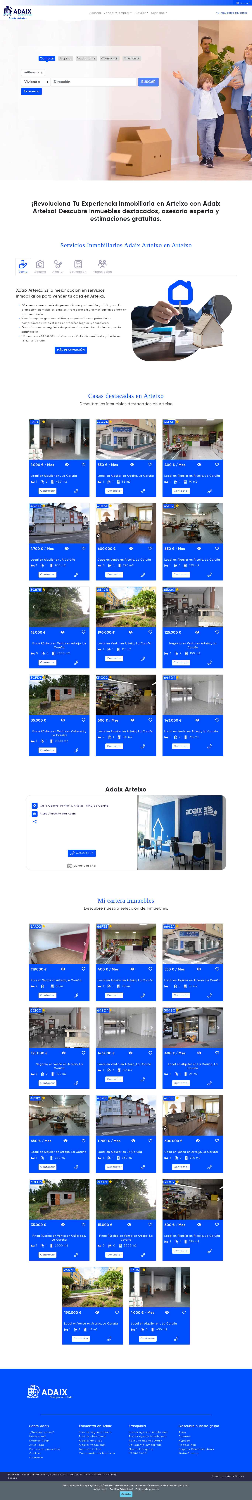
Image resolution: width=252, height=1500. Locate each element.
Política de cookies (147, 1489)
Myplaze (184, 1440)
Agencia (95, 13)
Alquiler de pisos (90, 1440)
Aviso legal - (101, 1489)
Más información (71, 350)
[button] (117, 13)
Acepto (126, 1494)
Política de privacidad (44, 1449)
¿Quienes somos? (41, 1432)
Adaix (182, 1432)
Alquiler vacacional (92, 1445)
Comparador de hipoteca (97, 1453)
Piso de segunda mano (95, 1432)
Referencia (31, 91)
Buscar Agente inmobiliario (148, 1436)
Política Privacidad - (122, 1489)
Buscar (148, 82)
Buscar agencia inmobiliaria (148, 1432)
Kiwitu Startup (189, 1453)
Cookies (35, 1453)
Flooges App (187, 1445)
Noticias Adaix (39, 1440)
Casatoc (185, 1436)
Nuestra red (37, 1436)
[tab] (23, 267)
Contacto (36, 1457)
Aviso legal (37, 1445)
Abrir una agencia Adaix (145, 1440)
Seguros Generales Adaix (196, 1449)
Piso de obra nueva (92, 1436)
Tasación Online (90, 1449)
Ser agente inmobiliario (145, 1445)
